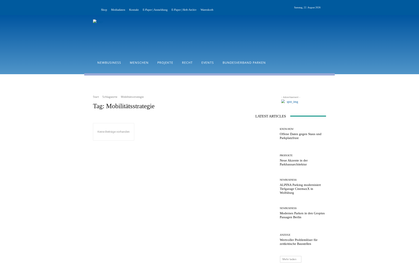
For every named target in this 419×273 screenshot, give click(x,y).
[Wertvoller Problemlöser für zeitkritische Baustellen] (265, 239)
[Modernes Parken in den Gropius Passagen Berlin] (265, 213)
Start (96, 97)
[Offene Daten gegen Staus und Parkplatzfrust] (265, 133)
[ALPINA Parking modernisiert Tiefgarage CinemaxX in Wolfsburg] (265, 186)
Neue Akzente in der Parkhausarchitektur (294, 162)
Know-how (287, 129)
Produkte (286, 155)
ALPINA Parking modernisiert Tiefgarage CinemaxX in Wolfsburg (300, 188)
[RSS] (334, 7)
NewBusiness (288, 180)
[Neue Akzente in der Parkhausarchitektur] (265, 160)
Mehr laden (289, 259)
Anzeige (285, 235)
